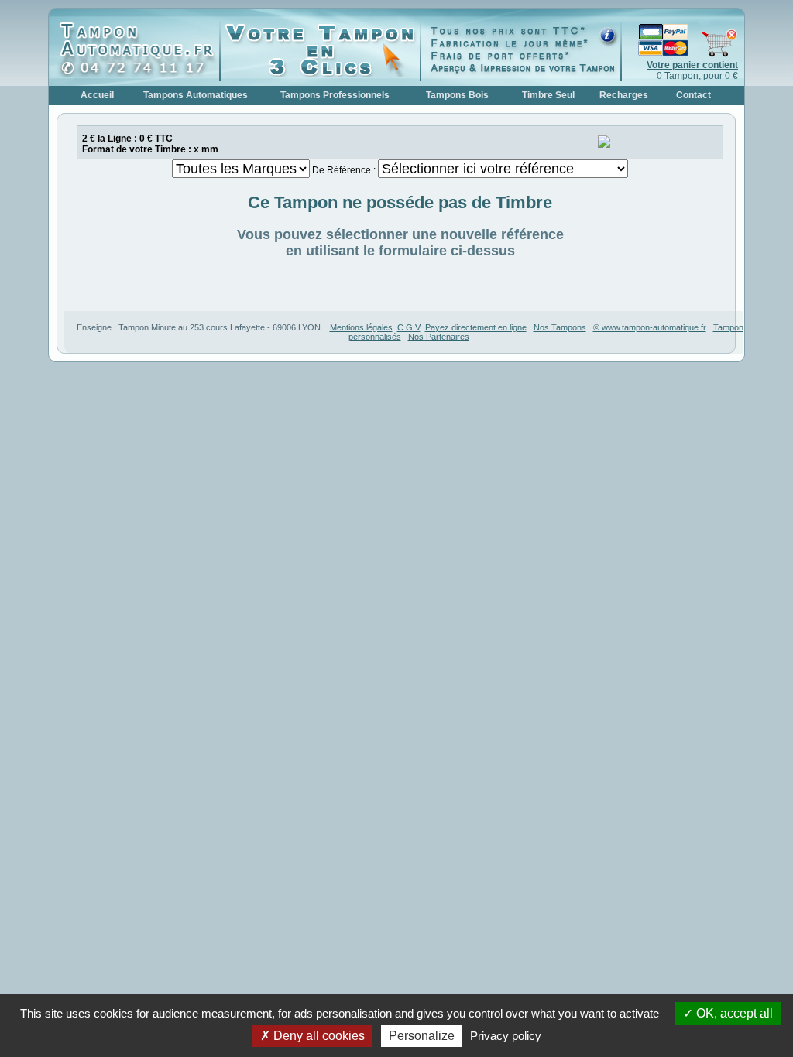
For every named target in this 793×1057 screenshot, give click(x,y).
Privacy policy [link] (505, 1035)
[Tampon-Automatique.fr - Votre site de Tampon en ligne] (138, 74)
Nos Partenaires (438, 336)
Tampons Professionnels (335, 95)
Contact (693, 95)
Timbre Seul (548, 95)
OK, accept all (733, 1013)
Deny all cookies (317, 1035)
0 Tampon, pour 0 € (692, 70)
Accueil (97, 95)
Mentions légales (361, 327)
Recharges (623, 95)
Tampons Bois (457, 95)
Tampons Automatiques (195, 95)
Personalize (422, 1035)
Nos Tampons (560, 327)
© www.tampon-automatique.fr (649, 327)
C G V (409, 327)
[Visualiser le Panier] (680, 54)
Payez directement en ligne (476, 327)
